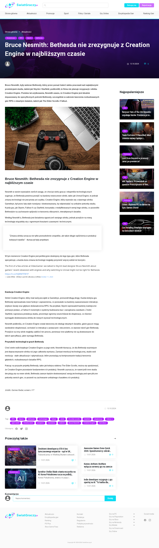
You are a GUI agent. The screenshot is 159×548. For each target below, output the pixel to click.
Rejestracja (146, 5)
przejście (40, 423)
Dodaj (110, 498)
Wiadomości (11, 38)
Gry (125, 108)
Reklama (80, 527)
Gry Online (104, 13)
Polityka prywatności (85, 524)
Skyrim (29, 38)
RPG (21, 38)
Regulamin (81, 521)
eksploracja (98, 419)
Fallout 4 (110, 419)
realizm (62, 423)
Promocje (50, 13)
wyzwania (51, 423)
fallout (54, 419)
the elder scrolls (74, 419)
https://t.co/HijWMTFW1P (17, 274)
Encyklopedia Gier (126, 13)
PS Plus (48, 524)
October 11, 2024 (47, 277)
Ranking (48, 521)
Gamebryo (102, 423)
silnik (62, 419)
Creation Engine (89, 423)
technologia (43, 419)
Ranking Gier (148, 13)
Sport (66, 13)
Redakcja (80, 517)
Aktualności (32, 13)
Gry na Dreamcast (116, 528)
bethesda (39, 38)
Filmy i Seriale (84, 13)
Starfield (87, 419)
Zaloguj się (131, 5)
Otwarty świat (28, 423)
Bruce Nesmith (74, 423)
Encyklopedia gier (52, 517)
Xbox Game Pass (51, 527)
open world (15, 423)
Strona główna (11, 13)
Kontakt (80, 514)
